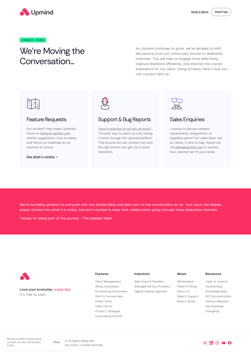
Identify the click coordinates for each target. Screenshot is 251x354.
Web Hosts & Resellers (149, 281)
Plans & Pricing (187, 286)
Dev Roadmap (214, 306)
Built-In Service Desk (109, 296)
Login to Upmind (216, 281)
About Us (183, 291)
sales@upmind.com (189, 147)
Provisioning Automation (111, 291)
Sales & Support (188, 296)
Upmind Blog (213, 286)
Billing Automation (107, 286)
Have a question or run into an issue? (124, 129)
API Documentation (218, 296)
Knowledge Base (216, 291)
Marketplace (185, 281)
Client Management (108, 281)
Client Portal (103, 306)
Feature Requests (217, 301)
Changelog (212, 311)
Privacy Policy (69, 345)
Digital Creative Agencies (150, 291)
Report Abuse (186, 301)
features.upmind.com (55, 133)
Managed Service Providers (152, 286)
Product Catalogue (107, 311)
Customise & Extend (108, 316)
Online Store (103, 301)
